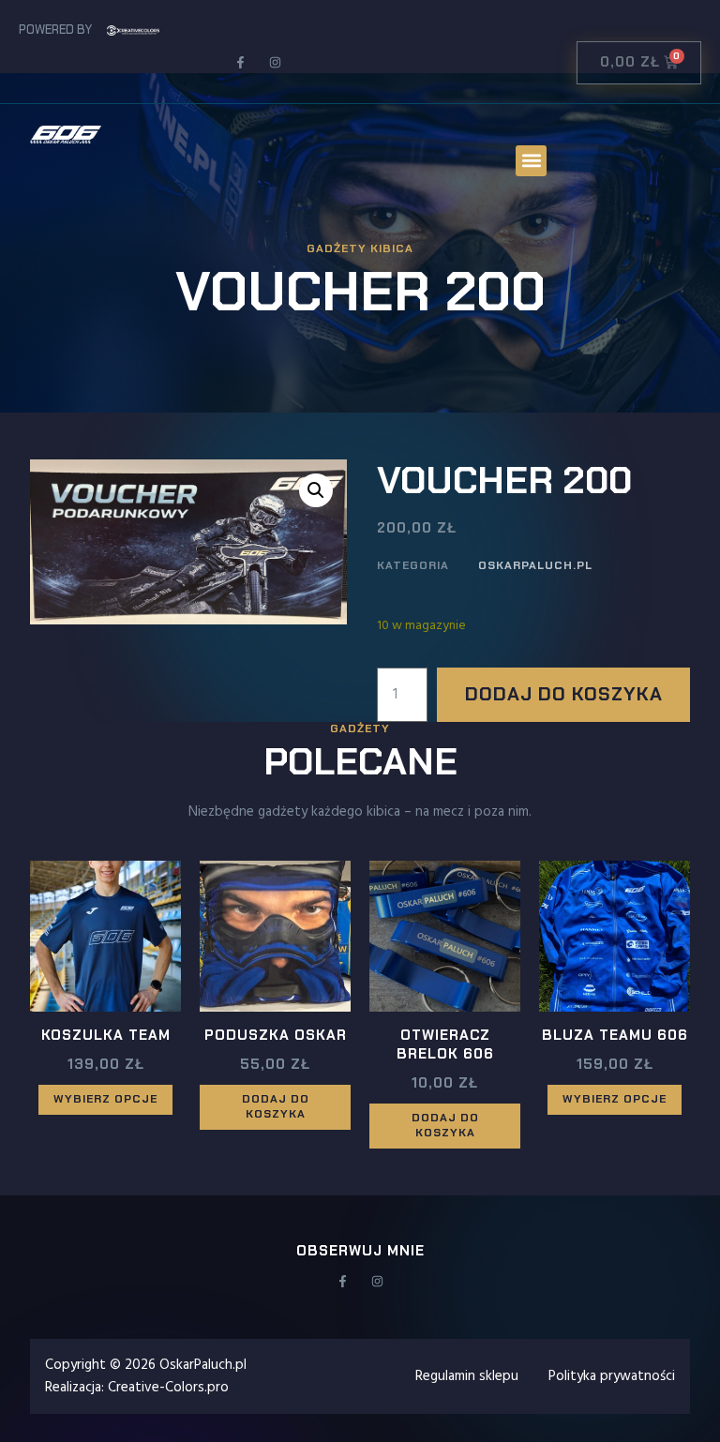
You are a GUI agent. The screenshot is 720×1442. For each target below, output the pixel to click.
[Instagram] (275, 62)
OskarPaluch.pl (535, 565)
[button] (531, 160)
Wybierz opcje (105, 1098)
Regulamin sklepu (466, 1376)
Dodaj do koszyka (564, 694)
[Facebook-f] (240, 62)
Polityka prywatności (611, 1376)
